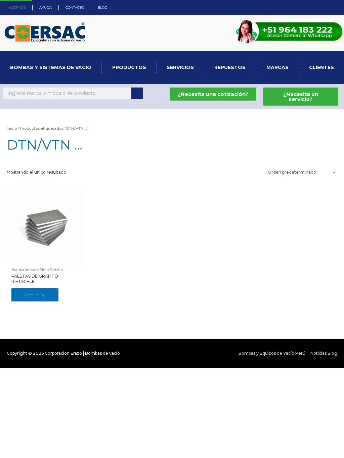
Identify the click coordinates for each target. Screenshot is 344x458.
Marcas (277, 67)
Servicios (180, 67)
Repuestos (230, 67)
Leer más (35, 295)
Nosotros (16, 7)
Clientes (321, 67)
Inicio (12, 128)
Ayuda (45, 7)
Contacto (75, 7)
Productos (129, 67)
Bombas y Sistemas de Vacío (50, 67)
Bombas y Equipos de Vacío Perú (272, 353)
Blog (103, 7)
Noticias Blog (323, 353)
